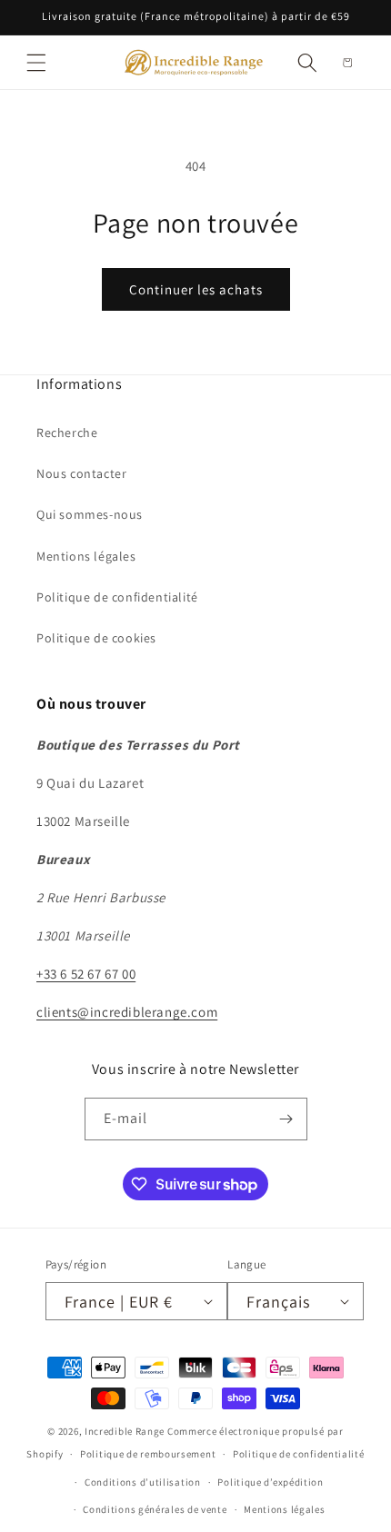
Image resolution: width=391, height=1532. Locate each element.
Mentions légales (86, 556)
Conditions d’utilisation (143, 1482)
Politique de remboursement (148, 1453)
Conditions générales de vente (154, 1509)
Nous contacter (81, 473)
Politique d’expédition (270, 1482)
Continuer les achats (196, 289)
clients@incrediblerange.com (126, 1011)
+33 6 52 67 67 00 (85, 973)
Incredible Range (125, 1431)
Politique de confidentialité (117, 597)
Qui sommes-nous (89, 514)
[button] (36, 63)
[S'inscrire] (286, 1119)
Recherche (66, 432)
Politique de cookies (96, 638)
